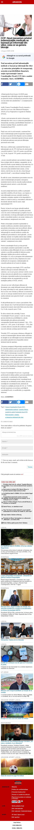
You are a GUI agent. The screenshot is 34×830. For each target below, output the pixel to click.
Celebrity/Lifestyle (26, 811)
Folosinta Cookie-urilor (18, 792)
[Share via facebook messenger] (21, 84)
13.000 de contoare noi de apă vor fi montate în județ (17, 663)
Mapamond (6, 723)
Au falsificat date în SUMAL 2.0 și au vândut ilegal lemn (17, 494)
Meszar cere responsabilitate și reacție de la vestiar (16, 691)
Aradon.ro (5, 787)
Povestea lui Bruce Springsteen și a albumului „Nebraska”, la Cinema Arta (17, 518)
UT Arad (4, 672)
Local (4, 527)
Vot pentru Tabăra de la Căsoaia (12, 640)
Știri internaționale (17, 808)
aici (22, 474)
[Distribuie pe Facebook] (5, 84)
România (5, 557)
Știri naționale (16, 811)
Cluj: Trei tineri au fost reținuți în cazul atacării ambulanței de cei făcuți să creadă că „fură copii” (17, 510)
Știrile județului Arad (18, 806)
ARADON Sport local (11, 700)
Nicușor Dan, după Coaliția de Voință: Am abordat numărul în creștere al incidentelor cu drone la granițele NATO (16, 608)
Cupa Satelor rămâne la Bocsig (12, 514)
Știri (3, 806)
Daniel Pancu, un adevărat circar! (13, 506)
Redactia (14, 787)
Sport (4, 814)
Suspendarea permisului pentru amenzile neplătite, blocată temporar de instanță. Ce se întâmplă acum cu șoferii (16, 498)
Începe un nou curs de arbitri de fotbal (14, 718)
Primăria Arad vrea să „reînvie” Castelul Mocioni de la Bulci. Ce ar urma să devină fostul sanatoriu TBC (17, 486)
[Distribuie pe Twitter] (13, 84)
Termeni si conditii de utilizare (21, 794)
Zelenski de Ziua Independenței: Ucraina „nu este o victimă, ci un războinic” (17, 742)
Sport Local (21, 814)
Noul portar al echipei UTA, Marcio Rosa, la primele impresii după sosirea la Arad (16, 490)
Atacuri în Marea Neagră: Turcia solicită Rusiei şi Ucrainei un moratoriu (17, 502)
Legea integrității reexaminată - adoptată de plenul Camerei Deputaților (16, 576)
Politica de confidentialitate (20, 789)
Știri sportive (15, 817)
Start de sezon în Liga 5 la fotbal (12, 776)
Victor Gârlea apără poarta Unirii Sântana (15, 523)
